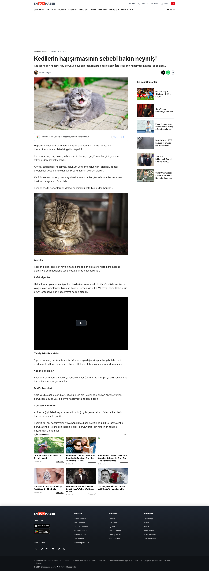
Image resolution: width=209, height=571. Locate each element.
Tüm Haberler (79, 539)
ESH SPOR (83, 10)
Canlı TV (112, 519)
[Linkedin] (65, 548)
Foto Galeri (113, 523)
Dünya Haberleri (80, 535)
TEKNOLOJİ (114, 10)
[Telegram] (59, 548)
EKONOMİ (72, 10)
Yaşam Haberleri (80, 531)
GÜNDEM (62, 10)
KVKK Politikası (150, 535)
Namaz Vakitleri (115, 531)
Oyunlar (112, 527)
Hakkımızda (148, 519)
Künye (146, 523)
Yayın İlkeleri (149, 531)
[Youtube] (47, 548)
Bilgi (45, 51)
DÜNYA (93, 10)
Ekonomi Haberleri (81, 527)
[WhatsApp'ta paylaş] (168, 72)
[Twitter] (36, 548)
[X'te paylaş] (163, 72)
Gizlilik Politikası (150, 539)
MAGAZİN (102, 10)
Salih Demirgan (45, 73)
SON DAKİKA (39, 10)
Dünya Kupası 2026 (81, 543)
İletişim (146, 527)
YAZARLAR (51, 10)
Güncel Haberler (80, 519)
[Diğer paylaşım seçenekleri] (173, 72)
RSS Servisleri (114, 539)
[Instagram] (42, 548)
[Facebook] (53, 548)
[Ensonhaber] (44, 3)
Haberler (37, 51)
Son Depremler (114, 535)
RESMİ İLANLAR (127, 10)
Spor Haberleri (79, 523)
